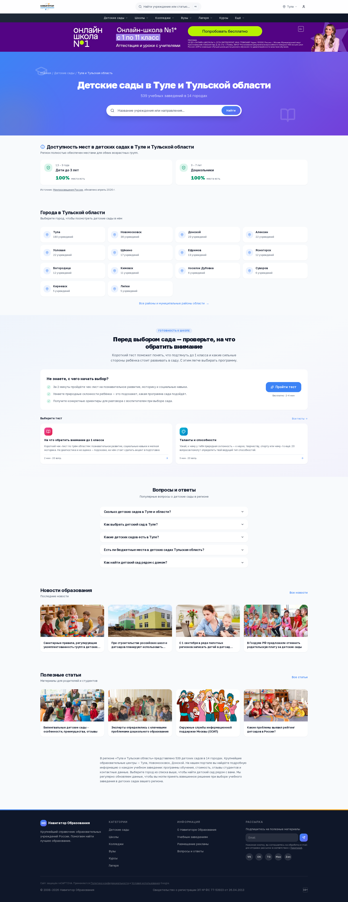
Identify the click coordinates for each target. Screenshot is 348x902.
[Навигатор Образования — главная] (47, 6)
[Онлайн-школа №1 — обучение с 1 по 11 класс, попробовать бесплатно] (174, 37)
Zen (288, 856)
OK (259, 856)
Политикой (296, 847)
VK (249, 856)
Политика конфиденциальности (110, 883)
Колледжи (163, 18)
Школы (140, 18)
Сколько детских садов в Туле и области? (137, 512)
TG (269, 856)
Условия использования (146, 883)
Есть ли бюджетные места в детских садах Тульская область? (154, 550)
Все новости (299, 592)
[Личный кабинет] (304, 7)
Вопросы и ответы (190, 851)
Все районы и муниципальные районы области (174, 303)
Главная (45, 73)
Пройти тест (286, 387)
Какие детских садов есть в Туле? (131, 537)
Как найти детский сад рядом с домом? (135, 562)
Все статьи (300, 677)
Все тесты (298, 418)
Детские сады (114, 18)
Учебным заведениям (192, 837)
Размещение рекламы (193, 844)
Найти (231, 110)
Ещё (238, 18)
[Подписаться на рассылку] (304, 838)
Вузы (184, 18)
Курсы (223, 18)
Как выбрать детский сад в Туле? (131, 524)
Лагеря (204, 18)
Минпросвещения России (68, 189)
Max (278, 856)
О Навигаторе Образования (196, 829)
